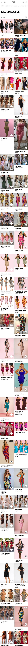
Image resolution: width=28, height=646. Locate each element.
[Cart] (26, 2)
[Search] (4, 2)
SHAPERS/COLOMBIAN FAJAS (12, 6)
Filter (4, 17)
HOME (2, 6)
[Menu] (1, 2)
